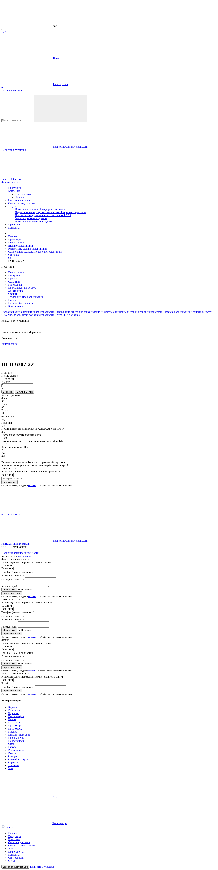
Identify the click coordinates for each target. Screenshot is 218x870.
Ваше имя (7, 474)
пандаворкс (25, 556)
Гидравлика (15, 284)
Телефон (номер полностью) (17, 571)
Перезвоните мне (11, 593)
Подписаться (9, 482)
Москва (12, 731)
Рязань (12, 753)
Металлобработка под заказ (31, 218)
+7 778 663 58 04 (11, 179)
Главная (12, 833)
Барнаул (12, 707)
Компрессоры (16, 306)
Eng (3, 32)
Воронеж (13, 713)
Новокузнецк (16, 737)
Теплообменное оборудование (25, 296)
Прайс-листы (16, 224)
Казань (12, 719)
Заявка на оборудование (15, 867)
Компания (14, 190)
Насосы (12, 299)
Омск (11, 743)
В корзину (8, 392)
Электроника (16, 290)
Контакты (14, 227)
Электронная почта (12, 575)
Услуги (12, 206)
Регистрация (60, 84)
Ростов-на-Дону (17, 750)
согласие (32, 485)
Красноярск (15, 728)
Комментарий (9, 586)
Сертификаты (23, 193)
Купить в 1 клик (24, 392)
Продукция (14, 187)
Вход (56, 58)
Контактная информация (15, 543)
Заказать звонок (10, 182)
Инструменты (16, 275)
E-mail (5, 683)
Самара (12, 756)
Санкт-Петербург (18, 759)
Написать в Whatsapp (13, 149)
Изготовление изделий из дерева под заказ (40, 209)
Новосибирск (16, 740)
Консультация (9, 343)
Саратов (13, 762)
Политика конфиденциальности (20, 552)
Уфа (10, 768)
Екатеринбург (16, 716)
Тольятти (13, 765)
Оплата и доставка (19, 200)
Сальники (14, 281)
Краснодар (14, 725)
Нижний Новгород (19, 734)
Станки (12, 293)
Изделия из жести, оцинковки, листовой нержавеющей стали (50, 212)
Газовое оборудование (21, 303)
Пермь (12, 746)
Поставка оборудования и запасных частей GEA (43, 215)
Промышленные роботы (22, 287)
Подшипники (16, 272)
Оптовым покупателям (21, 203)
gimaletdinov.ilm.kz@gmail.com (69, 146)
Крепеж (12, 278)
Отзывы (19, 197)
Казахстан (14, 722)
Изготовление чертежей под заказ (34, 221)
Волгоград (14, 710)
